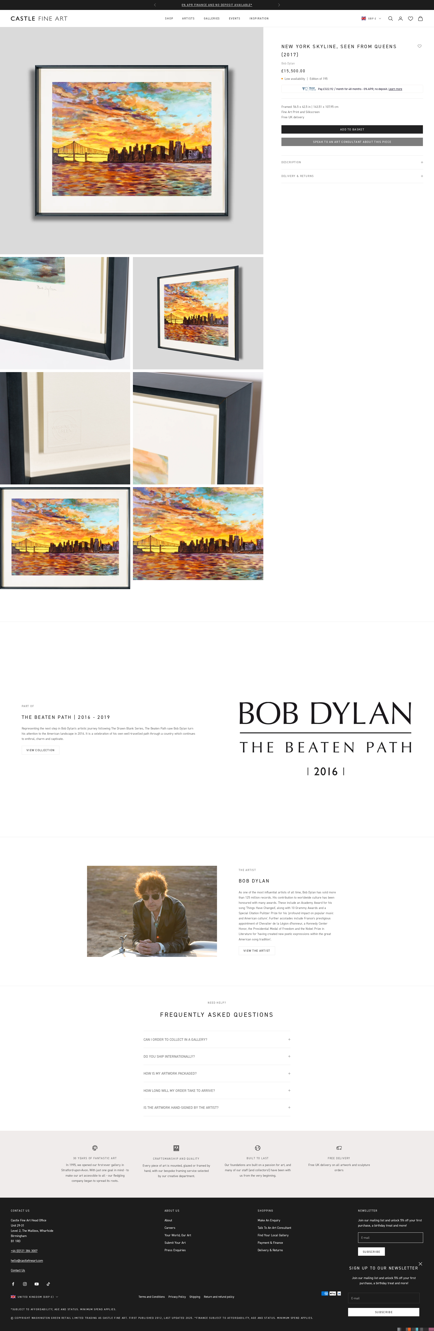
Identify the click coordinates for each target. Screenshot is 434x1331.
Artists (188, 18)
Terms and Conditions (152, 1296)
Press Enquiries (175, 1250)
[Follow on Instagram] (25, 1284)
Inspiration (259, 18)
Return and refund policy (219, 1296)
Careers (170, 1228)
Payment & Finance (270, 1242)
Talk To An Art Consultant (274, 1228)
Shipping (194, 1296)
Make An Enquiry (269, 1220)
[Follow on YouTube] (36, 1284)
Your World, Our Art (178, 1235)
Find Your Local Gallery (273, 1235)
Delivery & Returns (270, 1250)
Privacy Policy (177, 1296)
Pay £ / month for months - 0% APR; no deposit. (360, 89)
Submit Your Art (175, 1242)
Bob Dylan (288, 63)
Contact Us (18, 1270)
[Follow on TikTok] (48, 1284)
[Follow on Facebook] (13, 1284)
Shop (169, 18)
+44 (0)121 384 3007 (24, 1251)
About (168, 1220)
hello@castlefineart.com (27, 1260)
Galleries (212, 18)
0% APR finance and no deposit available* (217, 2)
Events (235, 18)
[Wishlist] (419, 46)
